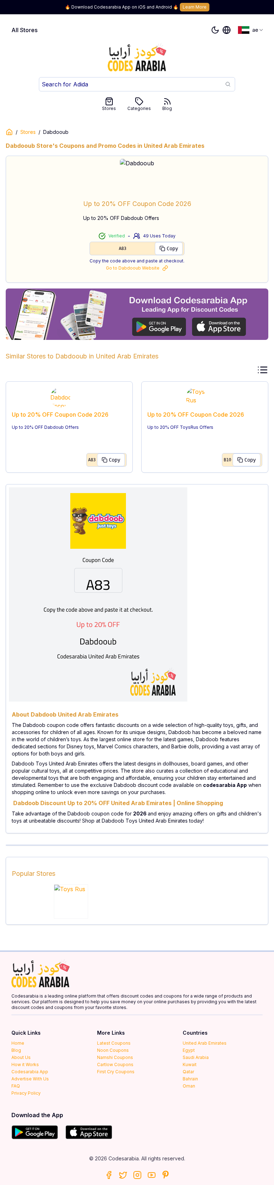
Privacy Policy (26, 1093)
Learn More (195, 7)
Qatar (188, 1071)
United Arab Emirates (205, 1043)
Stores (109, 108)
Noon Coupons (113, 1050)
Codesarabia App (29, 1071)
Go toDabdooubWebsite (132, 268)
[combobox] (251, 30)
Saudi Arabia (196, 1057)
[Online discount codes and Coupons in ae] (9, 132)
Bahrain (190, 1078)
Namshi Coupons (115, 1057)
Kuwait (190, 1064)
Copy (172, 248)
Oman (189, 1086)
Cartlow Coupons (115, 1064)
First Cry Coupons (116, 1071)
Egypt (189, 1050)
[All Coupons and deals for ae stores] (137, 314)
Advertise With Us (30, 1078)
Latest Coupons (114, 1043)
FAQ (15, 1086)
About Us (21, 1057)
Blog (167, 108)
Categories (139, 108)
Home (17, 1043)
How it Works (25, 1064)
